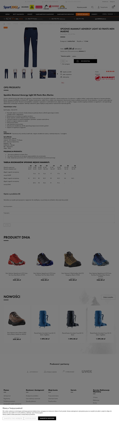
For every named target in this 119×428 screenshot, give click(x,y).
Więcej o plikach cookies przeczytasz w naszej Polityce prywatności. (19, 414)
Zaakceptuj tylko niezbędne (13, 418)
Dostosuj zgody (30, 418)
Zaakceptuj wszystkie (47, 418)
